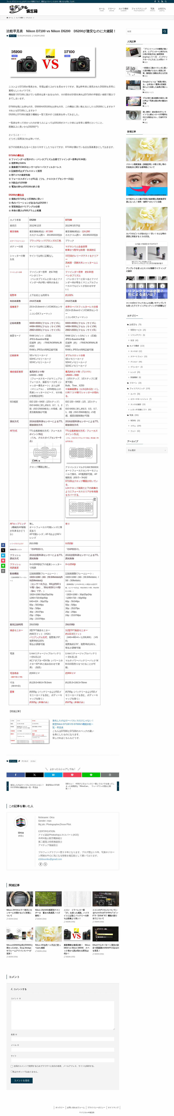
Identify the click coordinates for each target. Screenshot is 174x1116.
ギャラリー (59, 1107)
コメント (16, 998)
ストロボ (136, 351)
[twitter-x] (158, 1)
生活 (134, 340)
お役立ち (135, 324)
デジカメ (13, 36)
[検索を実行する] (164, 31)
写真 (134, 415)
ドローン (135, 383)
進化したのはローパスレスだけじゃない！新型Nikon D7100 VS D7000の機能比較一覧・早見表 (73, 724)
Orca (21, 832)
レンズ (135, 372)
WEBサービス (138, 330)
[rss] (162, 1)
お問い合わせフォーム (76, 1107)
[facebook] (155, 1)
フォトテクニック (140, 388)
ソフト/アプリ (137, 335)
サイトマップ (113, 1107)
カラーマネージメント (140, 399)
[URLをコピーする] (110, 775)
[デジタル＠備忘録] (23, 9)
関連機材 (135, 377)
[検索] (165, 1)
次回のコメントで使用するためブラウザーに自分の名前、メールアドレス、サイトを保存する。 (55, 1066)
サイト (14, 1056)
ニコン (33, 761)
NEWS (135, 421)
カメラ (135, 394)
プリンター (136, 367)
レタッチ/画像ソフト (140, 410)
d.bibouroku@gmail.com (50, 859)
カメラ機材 (137, 346)
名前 (14, 1034)
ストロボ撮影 (137, 404)
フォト (135, 431)
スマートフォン (138, 356)
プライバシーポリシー (96, 1107)
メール (15, 1045)
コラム (135, 426)
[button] (16, 775)
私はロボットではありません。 (26, 1072)
